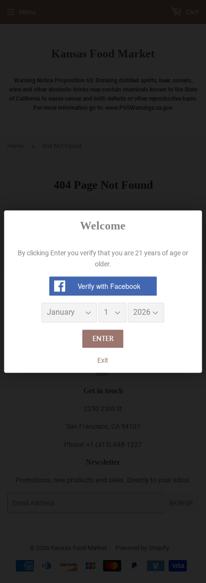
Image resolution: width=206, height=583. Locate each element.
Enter (103, 338)
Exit (102, 360)
